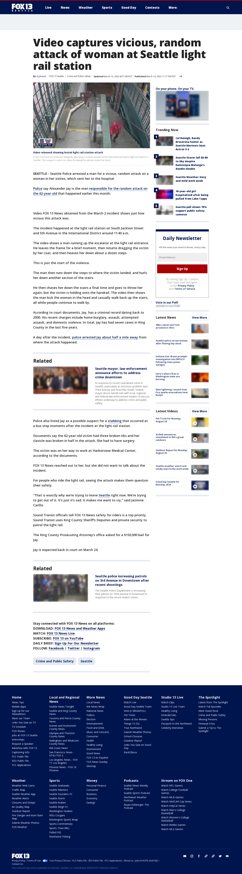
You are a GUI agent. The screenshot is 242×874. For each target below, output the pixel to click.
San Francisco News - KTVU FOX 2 (61, 754)
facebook (199, 856)
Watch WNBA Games (173, 825)
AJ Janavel (41, 76)
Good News (93, 753)
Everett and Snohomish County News (62, 727)
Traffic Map (18, 789)
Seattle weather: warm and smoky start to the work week (172, 467)
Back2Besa (130, 752)
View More (199, 317)
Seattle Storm (57, 798)
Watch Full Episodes (209, 706)
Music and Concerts (97, 732)
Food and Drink (95, 727)
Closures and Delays (23, 802)
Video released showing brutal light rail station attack (68, 152)
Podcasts (131, 780)
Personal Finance (96, 785)
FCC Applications (21, 765)
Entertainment (94, 723)
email (227, 856)
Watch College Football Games (174, 791)
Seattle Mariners (58, 789)
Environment (93, 749)
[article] (60, 380)
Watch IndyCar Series (173, 805)
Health (90, 740)
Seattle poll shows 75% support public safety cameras (191, 210)
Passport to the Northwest (176, 723)
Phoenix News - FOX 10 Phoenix (62, 768)
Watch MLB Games (172, 797)
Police (37, 188)
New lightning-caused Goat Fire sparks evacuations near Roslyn (172, 392)
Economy (91, 798)
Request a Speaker (22, 743)
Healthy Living (94, 744)
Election (90, 719)
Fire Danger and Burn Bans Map (27, 817)
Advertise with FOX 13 (24, 748)
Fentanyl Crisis (206, 723)
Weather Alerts (20, 798)
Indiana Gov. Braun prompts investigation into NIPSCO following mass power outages (171, 360)
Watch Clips (168, 702)
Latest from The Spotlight (213, 702)
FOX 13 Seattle (56, 76)
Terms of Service (184, 288)
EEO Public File (20, 760)
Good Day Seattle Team (138, 706)
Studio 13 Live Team (173, 706)
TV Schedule (19, 726)
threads (213, 856)
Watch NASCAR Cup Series (176, 801)
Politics (90, 715)
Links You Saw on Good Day (137, 746)
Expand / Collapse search (228, 7)
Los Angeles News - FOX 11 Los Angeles (63, 761)
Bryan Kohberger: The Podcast (136, 806)
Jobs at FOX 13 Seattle (25, 735)
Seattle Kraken (57, 802)
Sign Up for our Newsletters (20, 712)
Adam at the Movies (135, 719)
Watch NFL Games (172, 785)
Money (91, 780)
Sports (54, 780)
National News (94, 710)
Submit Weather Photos (137, 732)
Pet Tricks (129, 715)
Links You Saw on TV (24, 722)
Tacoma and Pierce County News (64, 720)
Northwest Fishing (59, 836)
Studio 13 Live (172, 697)
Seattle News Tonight (61, 706)
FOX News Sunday (97, 761)
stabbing (115, 421)
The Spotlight (209, 697)
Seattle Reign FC (58, 806)
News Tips (18, 702)
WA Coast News (58, 748)
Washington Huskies (60, 811)
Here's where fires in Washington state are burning (168, 376)
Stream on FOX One (176, 780)
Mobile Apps (19, 706)
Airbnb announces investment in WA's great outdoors (170, 437)
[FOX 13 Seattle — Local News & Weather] (23, 7)
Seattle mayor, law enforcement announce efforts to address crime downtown (121, 372)
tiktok (206, 856)
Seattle (104, 495)
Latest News (166, 317)
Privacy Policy (186, 285)
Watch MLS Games (172, 829)
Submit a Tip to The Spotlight (209, 729)
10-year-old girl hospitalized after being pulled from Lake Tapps (192, 194)
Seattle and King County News (63, 712)
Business (91, 794)
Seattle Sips (168, 719)
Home (16, 697)
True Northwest (133, 727)
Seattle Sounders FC (60, 794)
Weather (19, 780)
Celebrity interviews (172, 727)
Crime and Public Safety (79, 76)
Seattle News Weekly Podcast (136, 787)
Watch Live (130, 702)
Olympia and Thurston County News (62, 734)
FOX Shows (18, 731)
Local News (93, 702)
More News (95, 697)
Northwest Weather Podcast (135, 799)
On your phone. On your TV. (175, 89)
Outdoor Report (133, 740)
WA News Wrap (95, 706)
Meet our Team (21, 718)
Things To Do (132, 723)
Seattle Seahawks (59, 785)
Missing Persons (207, 719)
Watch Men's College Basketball (173, 811)
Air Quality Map (20, 806)
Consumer (92, 736)
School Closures (133, 736)
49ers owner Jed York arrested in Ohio (167, 326)
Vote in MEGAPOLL (135, 710)
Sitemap (91, 766)
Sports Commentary (60, 823)
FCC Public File (20, 756)
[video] (200, 422)
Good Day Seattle (138, 697)
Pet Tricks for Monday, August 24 (168, 420)
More (173, 7)
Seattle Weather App (23, 794)
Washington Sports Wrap (63, 819)
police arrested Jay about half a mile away (105, 337)
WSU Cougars (57, 815)
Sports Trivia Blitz (59, 828)
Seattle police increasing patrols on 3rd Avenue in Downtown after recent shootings (122, 580)
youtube (185, 856)
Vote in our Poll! (167, 302)
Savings (90, 802)
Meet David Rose (208, 710)
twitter (220, 856)
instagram (192, 856)
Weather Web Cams (23, 785)
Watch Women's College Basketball (175, 819)
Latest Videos (167, 411)
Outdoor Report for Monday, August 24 (172, 452)
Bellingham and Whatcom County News (64, 742)
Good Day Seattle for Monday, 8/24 (167, 483)
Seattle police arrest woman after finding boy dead (172, 342)
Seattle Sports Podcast (137, 793)
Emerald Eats (168, 715)
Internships (18, 739)
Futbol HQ (55, 832)
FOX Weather (19, 827)
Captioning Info (20, 752)
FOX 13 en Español (97, 757)
